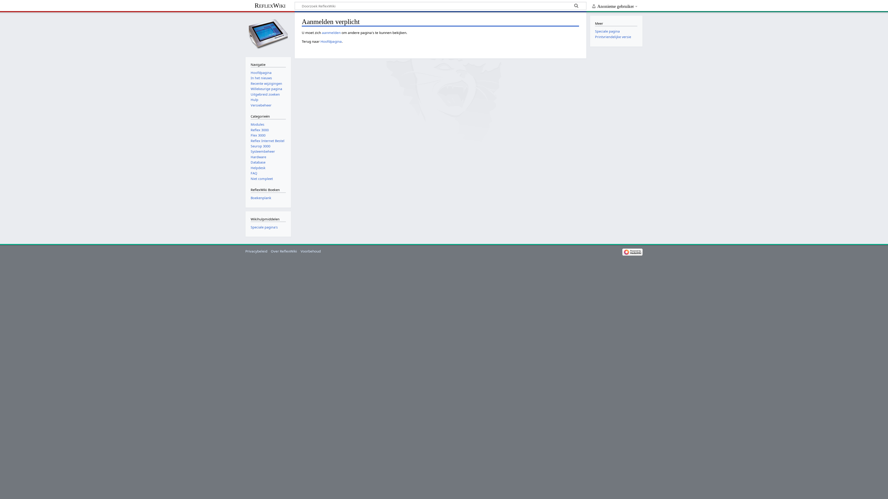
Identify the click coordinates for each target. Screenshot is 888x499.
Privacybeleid (256, 251)
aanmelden (331, 32)
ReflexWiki (270, 5)
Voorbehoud (311, 251)
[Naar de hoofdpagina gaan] (268, 34)
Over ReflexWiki (284, 251)
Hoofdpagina (331, 41)
